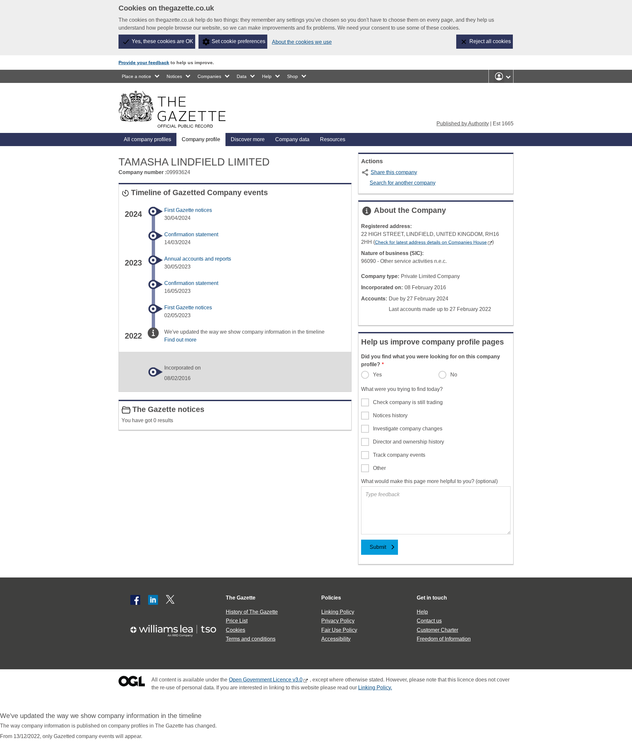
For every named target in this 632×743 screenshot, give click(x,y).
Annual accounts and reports (197, 259)
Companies (209, 76)
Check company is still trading (408, 402)
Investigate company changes (407, 428)
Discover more (248, 139)
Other (379, 468)
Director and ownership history (408, 442)
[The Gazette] (171, 109)
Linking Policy (337, 612)
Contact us (429, 621)
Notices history (390, 415)
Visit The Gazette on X (171, 600)
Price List (237, 621)
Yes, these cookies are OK (162, 41)
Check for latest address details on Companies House (431, 242)
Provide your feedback (143, 62)
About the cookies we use (302, 42)
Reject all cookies (490, 41)
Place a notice (136, 76)
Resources (332, 139)
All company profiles (147, 139)
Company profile (201, 139)
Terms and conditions (251, 639)
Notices (174, 76)
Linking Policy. (375, 687)
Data (242, 76)
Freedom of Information (444, 639)
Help (267, 76)
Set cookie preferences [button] (238, 41)
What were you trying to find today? (402, 389)
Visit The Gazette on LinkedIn (153, 600)
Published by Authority (462, 123)
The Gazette (240, 598)
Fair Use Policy (339, 630)
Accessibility (336, 639)
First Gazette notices (188, 210)
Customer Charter (437, 630)
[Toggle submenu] (157, 76)
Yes (377, 374)
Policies (331, 598)
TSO (177, 628)
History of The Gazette (252, 612)
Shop (292, 76)
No (453, 374)
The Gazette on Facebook (135, 600)
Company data (292, 139)
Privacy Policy (338, 621)
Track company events (399, 455)
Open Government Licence (131, 682)
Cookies (235, 630)
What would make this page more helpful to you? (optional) (429, 481)
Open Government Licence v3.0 (266, 679)
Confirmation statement (191, 234)
